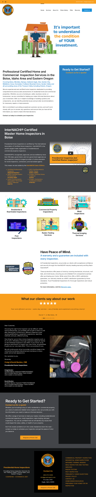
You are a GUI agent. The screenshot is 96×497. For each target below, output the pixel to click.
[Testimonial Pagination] (42, 318)
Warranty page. (66, 287)
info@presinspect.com (89, 1)
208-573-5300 (48, 475)
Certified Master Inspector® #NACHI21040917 (19, 371)
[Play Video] (70, 153)
